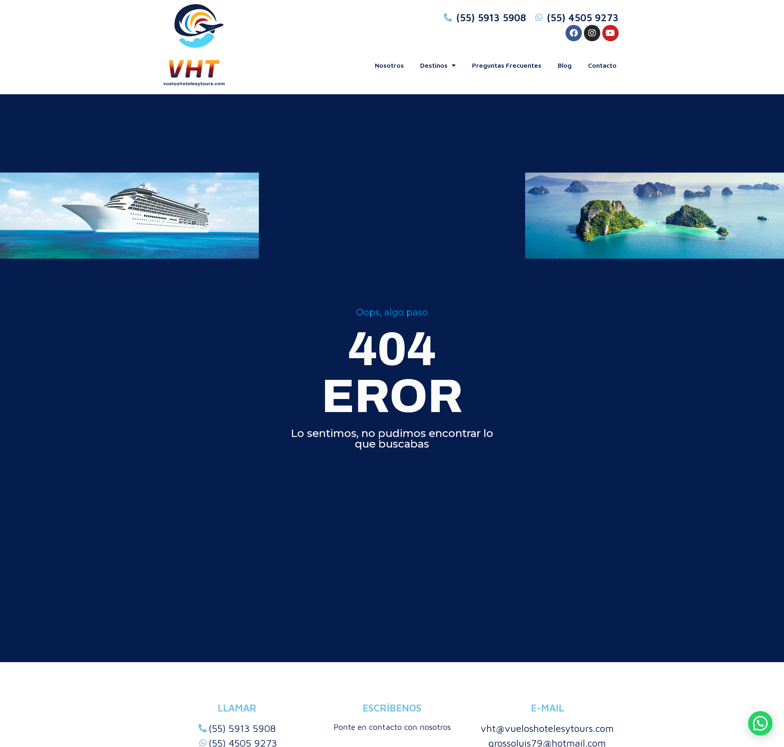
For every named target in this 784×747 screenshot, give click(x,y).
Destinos (434, 65)
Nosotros (389, 65)
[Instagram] (592, 33)
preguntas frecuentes (506, 65)
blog (565, 65)
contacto (602, 65)
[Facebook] (574, 33)
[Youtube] (610, 33)
